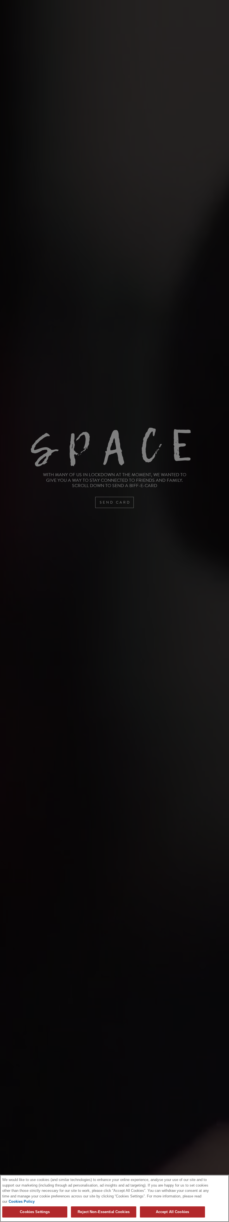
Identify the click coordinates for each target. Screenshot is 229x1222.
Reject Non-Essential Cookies (104, 1212)
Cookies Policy (22, 1201)
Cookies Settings (35, 1212)
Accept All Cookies (172, 1212)
